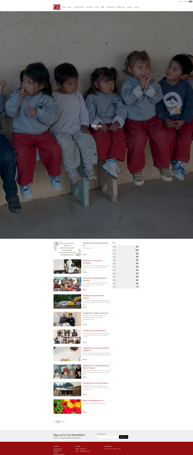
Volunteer (89, 7)
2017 (125, 276)
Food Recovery (79, 7)
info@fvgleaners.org (85, 451)
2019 (125, 270)
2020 (125, 267)
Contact (186, 1)
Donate (129, 7)
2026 (125, 246)
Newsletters (121, 7)
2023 (125, 257)
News (102, 7)
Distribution (110, 7)
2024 (125, 253)
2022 (125, 260)
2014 (125, 286)
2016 (125, 280)
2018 (125, 273)
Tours (97, 7)
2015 (125, 283)
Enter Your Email (101, 434)
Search (180, 1)
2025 (125, 250)
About (70, 7)
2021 (125, 263)
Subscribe (123, 437)
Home (64, 7)
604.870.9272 (83, 449)
